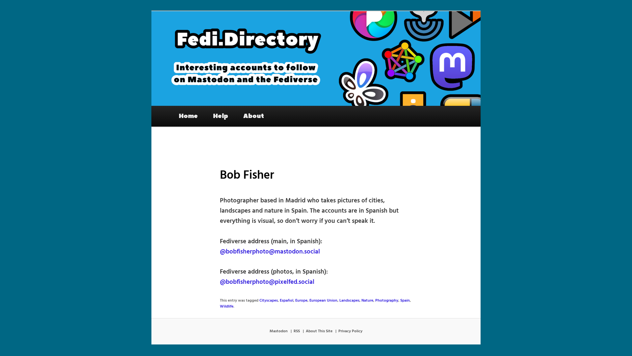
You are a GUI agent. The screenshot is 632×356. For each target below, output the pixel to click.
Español (286, 301)
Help (220, 116)
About (253, 116)
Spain (405, 301)
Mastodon (279, 331)
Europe (301, 301)
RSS (297, 331)
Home (188, 116)
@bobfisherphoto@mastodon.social (270, 252)
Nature (367, 301)
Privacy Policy (350, 331)
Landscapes (349, 301)
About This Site (319, 331)
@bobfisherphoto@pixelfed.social (267, 282)
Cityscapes (268, 301)
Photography (386, 301)
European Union (323, 301)
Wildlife (226, 307)
